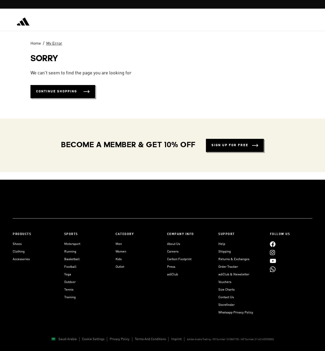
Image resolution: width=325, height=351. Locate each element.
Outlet (120, 267)
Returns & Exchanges (233, 259)
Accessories (21, 259)
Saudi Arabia (67, 339)
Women (121, 251)
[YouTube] (273, 260)
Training (70, 297)
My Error (54, 44)
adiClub (172, 274)
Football (70, 267)
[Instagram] (272, 252)
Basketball (72, 259)
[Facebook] (272, 244)
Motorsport (72, 244)
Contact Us (226, 297)
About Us (173, 244)
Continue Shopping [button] (56, 91)
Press (171, 267)
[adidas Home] (23, 22)
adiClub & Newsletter (233, 274)
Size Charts (226, 289)
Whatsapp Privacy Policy (235, 312)
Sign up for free (230, 145)
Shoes (17, 244)
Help (221, 244)
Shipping (224, 251)
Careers (172, 251)
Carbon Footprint (179, 259)
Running (70, 251)
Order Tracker (228, 267)
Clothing (19, 251)
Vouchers (224, 282)
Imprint (176, 339)
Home (35, 44)
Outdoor (70, 282)
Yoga (67, 274)
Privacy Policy (119, 339)
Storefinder (226, 305)
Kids (119, 259)
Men (119, 244)
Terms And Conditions (150, 339)
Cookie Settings (93, 339)
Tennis (68, 289)
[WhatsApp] (272, 269)
